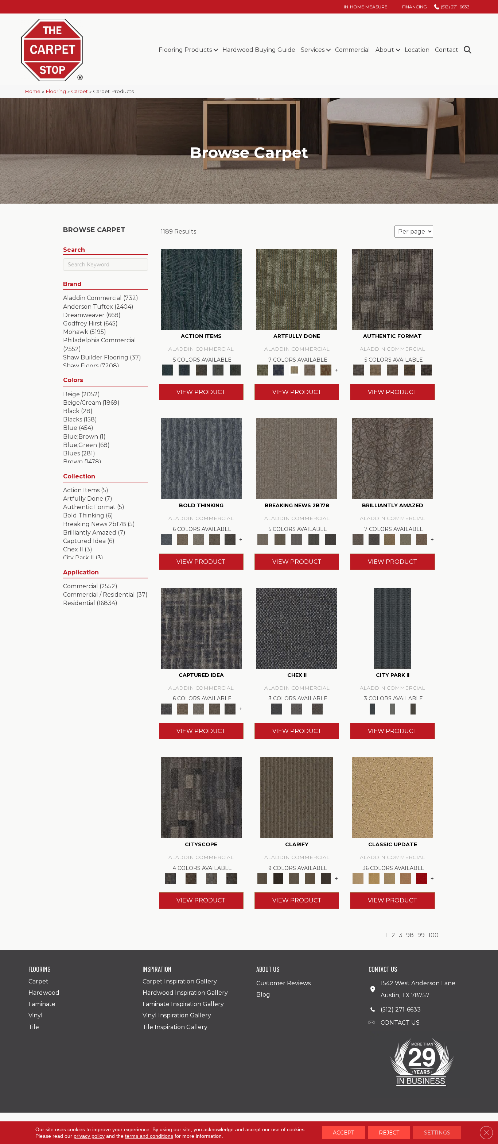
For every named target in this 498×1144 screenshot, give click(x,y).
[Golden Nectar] (374, 878)
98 (410, 935)
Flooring (56, 91)
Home (32, 91)
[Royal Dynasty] (421, 878)
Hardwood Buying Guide (258, 49)
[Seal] (230, 539)
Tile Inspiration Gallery (175, 1027)
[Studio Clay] (406, 878)
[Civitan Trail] (191, 878)
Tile (33, 1027)
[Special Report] (279, 539)
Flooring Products (185, 49)
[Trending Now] (296, 458)
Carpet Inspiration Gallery (180, 981)
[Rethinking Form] (409, 370)
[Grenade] (182, 539)
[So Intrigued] (392, 458)
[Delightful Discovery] (296, 289)
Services (312, 49)
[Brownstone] (201, 370)
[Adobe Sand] (392, 797)
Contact (446, 49)
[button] (215, 50)
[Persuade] (310, 878)
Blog (263, 994)
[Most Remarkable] (278, 370)
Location (417, 49)
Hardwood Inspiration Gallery (185, 992)
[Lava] (198, 539)
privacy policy (89, 1136)
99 (421, 935)
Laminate (41, 1004)
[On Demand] (313, 539)
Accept (343, 1132)
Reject (389, 1132)
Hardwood (43, 992)
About (385, 49)
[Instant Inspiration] (421, 539)
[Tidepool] (201, 289)
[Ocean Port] (184, 370)
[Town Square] (297, 708)
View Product (201, 392)
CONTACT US (400, 1022)
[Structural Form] (426, 370)
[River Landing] (296, 628)
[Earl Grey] (218, 370)
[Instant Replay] (296, 539)
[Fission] (214, 539)
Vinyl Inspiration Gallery (177, 1015)
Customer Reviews (283, 983)
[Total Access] (330, 539)
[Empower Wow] (406, 539)
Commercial (352, 49)
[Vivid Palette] (326, 370)
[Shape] (201, 458)
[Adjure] (326, 878)
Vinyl (35, 1015)
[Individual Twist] (392, 370)
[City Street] (234, 370)
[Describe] (294, 878)
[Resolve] (296, 797)
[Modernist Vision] (294, 370)
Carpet (79, 91)
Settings (437, 1132)
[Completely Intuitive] (390, 539)
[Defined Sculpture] (375, 370)
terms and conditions (149, 1136)
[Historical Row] (317, 708)
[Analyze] (278, 878)
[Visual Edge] (392, 289)
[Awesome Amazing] (310, 370)
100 (433, 935)
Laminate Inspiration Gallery (183, 1004)
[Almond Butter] (390, 878)
